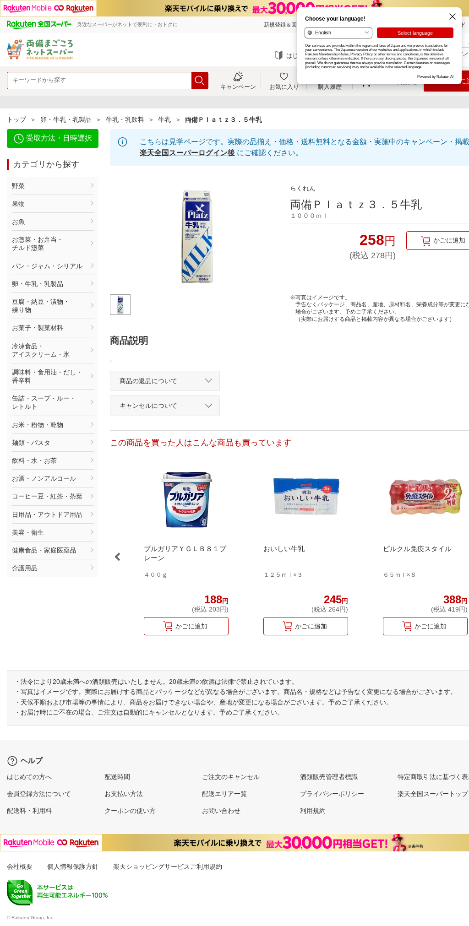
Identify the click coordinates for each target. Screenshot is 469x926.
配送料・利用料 (29, 810)
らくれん (303, 188)
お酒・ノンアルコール (44, 478)
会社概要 (20, 866)
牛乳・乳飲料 (125, 119)
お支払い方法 (123, 793)
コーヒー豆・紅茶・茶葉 (47, 496)
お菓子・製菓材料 (37, 327)
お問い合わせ (221, 810)
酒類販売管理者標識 (329, 776)
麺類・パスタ (31, 442)
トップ (16, 119)
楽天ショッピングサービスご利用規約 (167, 866)
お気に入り (284, 86)
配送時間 (117, 776)
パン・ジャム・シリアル (47, 266)
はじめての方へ (29, 776)
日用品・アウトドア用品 (47, 514)
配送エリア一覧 (224, 793)
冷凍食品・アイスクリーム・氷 (41, 350)
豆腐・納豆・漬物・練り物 (41, 306)
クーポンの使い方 (130, 810)
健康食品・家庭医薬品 (44, 550)
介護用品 (25, 568)
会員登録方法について (39, 793)
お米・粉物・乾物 (37, 424)
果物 (18, 203)
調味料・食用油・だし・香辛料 (47, 376)
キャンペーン (238, 86)
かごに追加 (191, 626)
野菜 (18, 186)
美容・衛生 (28, 532)
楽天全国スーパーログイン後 (187, 153)
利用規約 (313, 810)
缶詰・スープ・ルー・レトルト (44, 402)
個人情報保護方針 (72, 866)
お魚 (18, 221)
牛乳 (164, 119)
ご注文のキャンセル (231, 776)
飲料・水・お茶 (34, 460)
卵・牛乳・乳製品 (66, 119)
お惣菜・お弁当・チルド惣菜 (37, 243)
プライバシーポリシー (332, 793)
